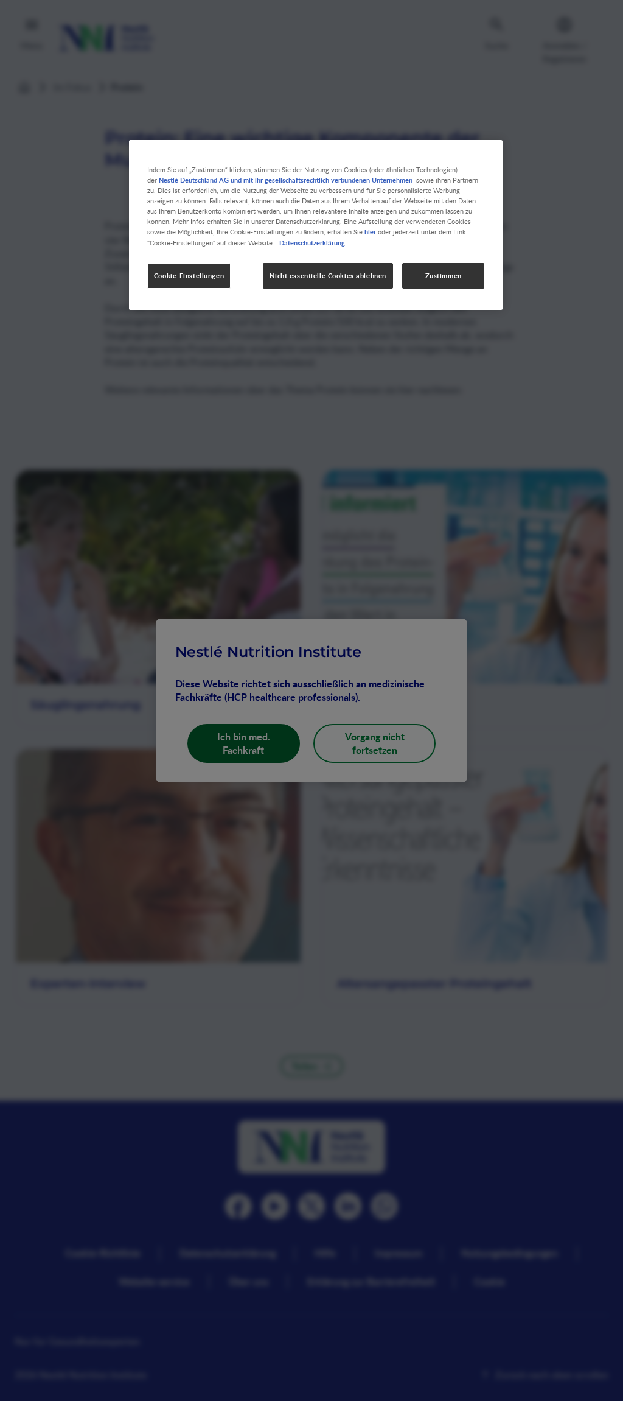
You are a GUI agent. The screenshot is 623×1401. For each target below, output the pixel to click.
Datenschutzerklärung (312, 242)
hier (370, 231)
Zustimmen (443, 275)
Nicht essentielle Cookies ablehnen (328, 275)
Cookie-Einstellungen (189, 275)
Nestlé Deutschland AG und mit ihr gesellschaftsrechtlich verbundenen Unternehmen (285, 179)
